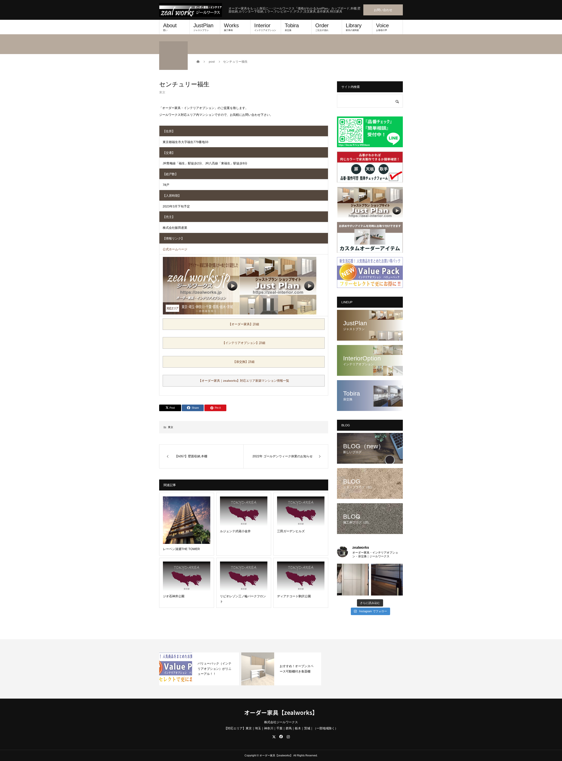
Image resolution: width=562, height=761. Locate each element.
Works (231, 26)
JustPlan (203, 26)
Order (322, 26)
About (170, 26)
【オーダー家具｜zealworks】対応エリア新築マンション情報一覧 (243, 380)
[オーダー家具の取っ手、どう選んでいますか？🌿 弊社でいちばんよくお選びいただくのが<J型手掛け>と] (387, 580)
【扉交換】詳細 (243, 361)
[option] (199, 668)
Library (354, 26)
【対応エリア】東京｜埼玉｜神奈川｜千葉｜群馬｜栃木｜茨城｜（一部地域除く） (281, 728)
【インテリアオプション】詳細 (243, 343)
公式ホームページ (175, 249)
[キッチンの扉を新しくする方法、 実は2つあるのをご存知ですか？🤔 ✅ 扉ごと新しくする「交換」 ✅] (353, 580)
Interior (265, 26)
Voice (382, 26)
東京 (162, 92)
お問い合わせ (383, 10)
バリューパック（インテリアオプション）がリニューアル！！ (214, 669)
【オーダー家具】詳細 (243, 324)
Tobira (292, 26)
